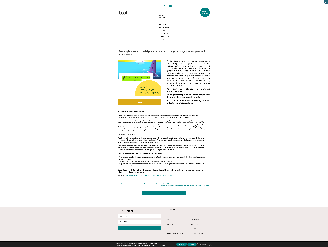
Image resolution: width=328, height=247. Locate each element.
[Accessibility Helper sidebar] (326, 2)
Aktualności (164, 36)
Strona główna (161, 16)
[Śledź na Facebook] (158, 6)
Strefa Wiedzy (129, 54)
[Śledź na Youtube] (170, 6)
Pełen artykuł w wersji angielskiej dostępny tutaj (139, 101)
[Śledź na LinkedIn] (164, 6)
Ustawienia (203, 244)
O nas (164, 30)
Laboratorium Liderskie (197, 233)
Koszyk (168, 219)
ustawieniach (162, 245)
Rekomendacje (164, 27)
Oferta (192, 215)
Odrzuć (192, 244)
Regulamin (169, 228)
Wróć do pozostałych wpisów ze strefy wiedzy (164, 193)
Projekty (163, 33)
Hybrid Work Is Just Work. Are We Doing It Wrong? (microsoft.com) (149, 175)
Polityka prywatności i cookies (175, 233)
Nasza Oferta (164, 20)
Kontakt (164, 42)
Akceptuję (181, 244)
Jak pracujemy (162, 23)
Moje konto (170, 224)
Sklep (164, 39)
